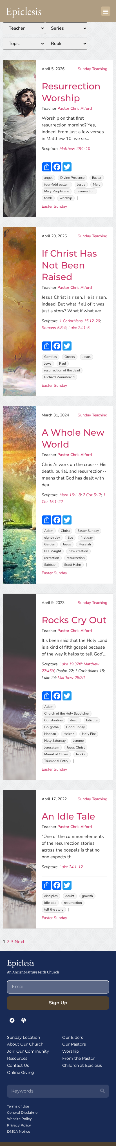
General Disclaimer (23, 1112)
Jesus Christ (76, 747)
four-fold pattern (57, 184)
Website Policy (19, 1119)
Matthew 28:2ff (71, 677)
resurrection (86, 191)
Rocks (80, 754)
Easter (96, 177)
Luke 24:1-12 (71, 867)
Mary (96, 184)
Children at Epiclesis (82, 1065)
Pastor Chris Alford (74, 108)
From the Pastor (78, 1058)
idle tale (50, 902)
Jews (48, 363)
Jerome (78, 740)
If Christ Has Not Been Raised (69, 265)
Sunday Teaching (92, 69)
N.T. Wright (52, 551)
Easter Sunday (54, 206)
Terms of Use (18, 1106)
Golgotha (51, 727)
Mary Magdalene (56, 191)
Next (19, 942)
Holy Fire (89, 734)
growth (87, 896)
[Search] (102, 1091)
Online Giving (20, 1072)
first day (87, 537)
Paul (62, 363)
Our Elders (72, 1037)
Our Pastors (74, 1044)
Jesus (81, 184)
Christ (65, 530)
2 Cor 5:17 (92, 495)
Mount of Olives (56, 754)
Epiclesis (24, 11)
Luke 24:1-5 (79, 327)
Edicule (91, 720)
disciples (51, 896)
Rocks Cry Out (74, 619)
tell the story (53, 909)
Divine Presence (72, 177)
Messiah (85, 544)
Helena (69, 734)
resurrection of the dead (62, 370)
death (74, 720)
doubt (69, 896)
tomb (48, 198)
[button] (105, 11)
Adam (48, 530)
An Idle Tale (68, 816)
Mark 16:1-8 (70, 495)
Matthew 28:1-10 (74, 148)
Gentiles (50, 356)
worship (66, 198)
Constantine (53, 720)
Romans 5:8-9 (54, 327)
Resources (17, 1058)
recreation (51, 558)
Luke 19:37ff (70, 664)
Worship (70, 1051)
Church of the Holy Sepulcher (66, 713)
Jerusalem (51, 747)
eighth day (52, 537)
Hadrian (50, 734)
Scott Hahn (72, 564)
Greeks (69, 356)
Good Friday (75, 727)
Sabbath (50, 564)
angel (48, 177)
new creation (78, 551)
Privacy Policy (19, 1125)
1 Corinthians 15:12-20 (79, 321)
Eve (70, 537)
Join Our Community (28, 1051)
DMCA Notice (18, 1131)
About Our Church (25, 1044)
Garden (49, 544)
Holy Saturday (55, 740)
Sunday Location (23, 1037)
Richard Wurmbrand (59, 377)
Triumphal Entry (56, 761)
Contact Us (18, 1065)
